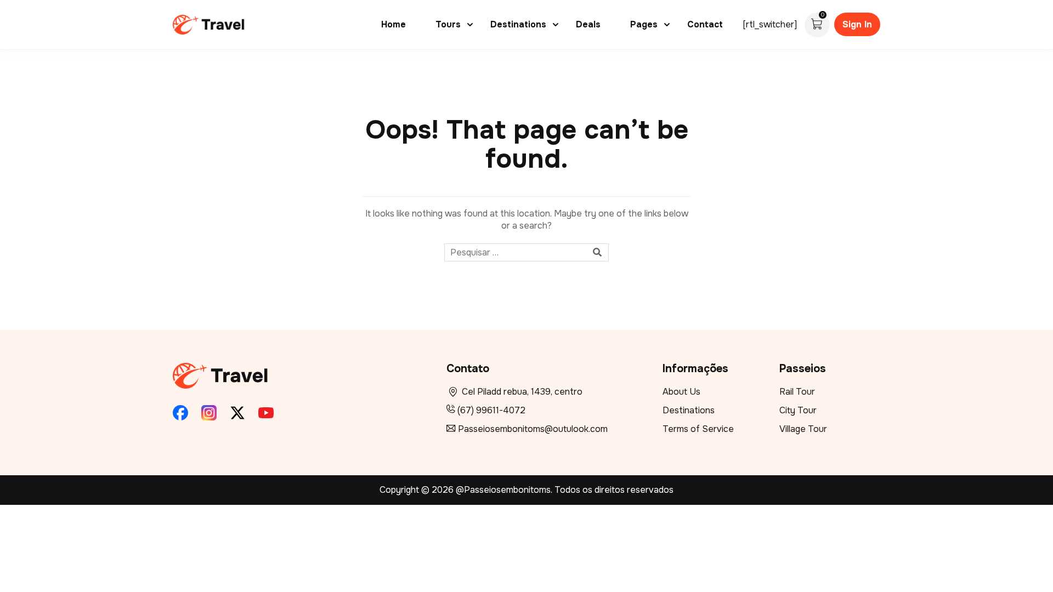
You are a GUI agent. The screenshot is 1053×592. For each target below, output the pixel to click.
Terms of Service (698, 429)
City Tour (798, 410)
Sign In (857, 24)
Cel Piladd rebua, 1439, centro (522, 391)
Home (393, 24)
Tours (448, 24)
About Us (681, 391)
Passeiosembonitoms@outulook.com (533, 429)
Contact (705, 24)
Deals (588, 24)
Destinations (518, 24)
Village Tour (803, 429)
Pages (644, 24)
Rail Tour (797, 391)
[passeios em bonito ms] (209, 24)
